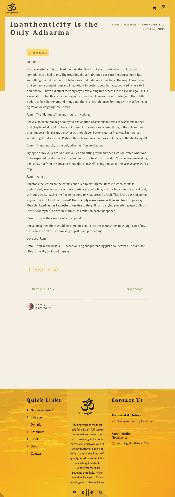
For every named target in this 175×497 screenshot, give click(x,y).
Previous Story (43, 289)
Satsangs (130, 24)
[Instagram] (100, 492)
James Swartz (43, 308)
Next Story (135, 289)
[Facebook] (83, 492)
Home (115, 24)
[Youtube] (74, 492)
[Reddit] (91, 492)
